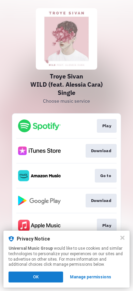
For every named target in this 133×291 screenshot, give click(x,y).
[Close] (122, 237)
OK (36, 277)
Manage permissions (90, 277)
